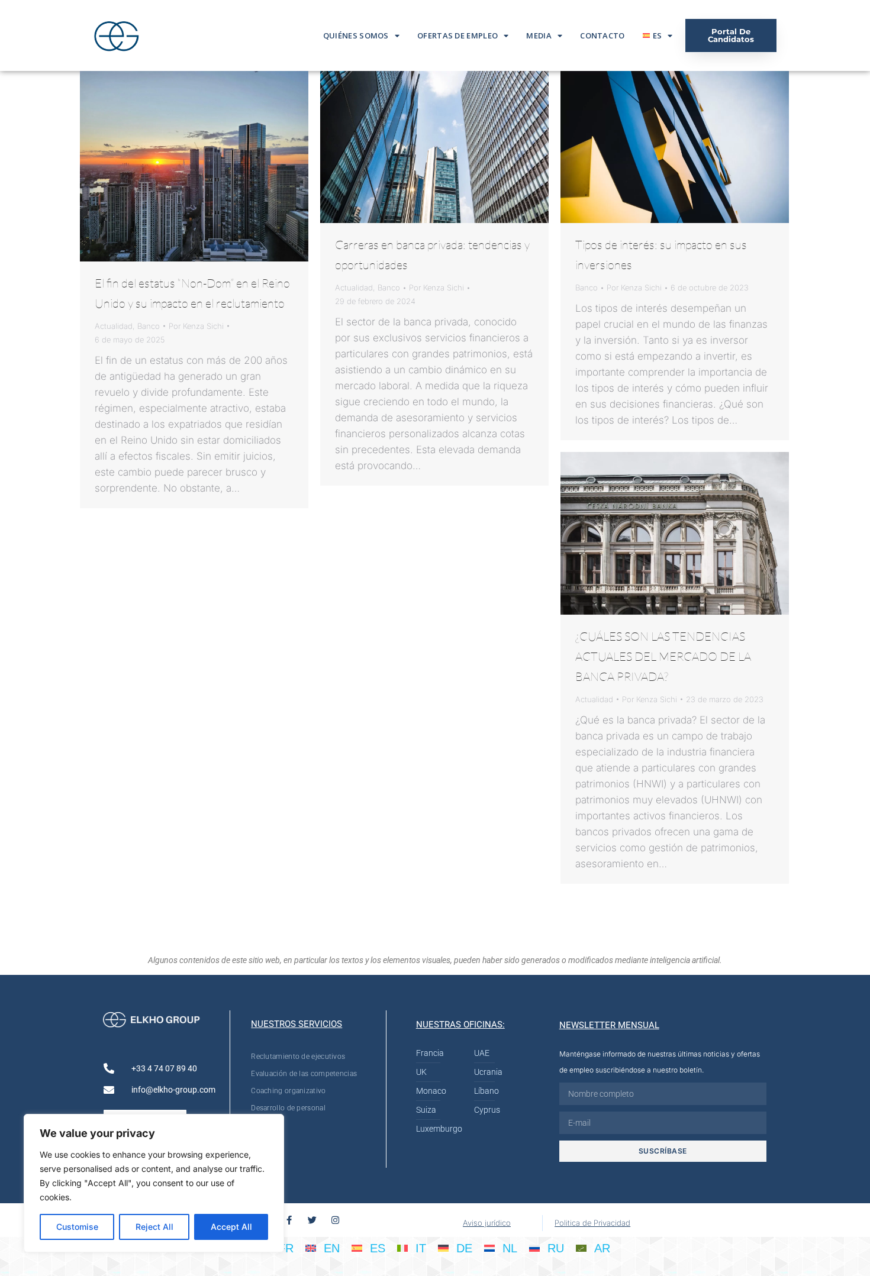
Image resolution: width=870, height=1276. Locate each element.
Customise (77, 1227)
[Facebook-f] (289, 1220)
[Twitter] (312, 1220)
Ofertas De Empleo (457, 35)
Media (539, 35)
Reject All (154, 1227)
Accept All (231, 1227)
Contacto (602, 35)
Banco (148, 326)
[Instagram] (335, 1220)
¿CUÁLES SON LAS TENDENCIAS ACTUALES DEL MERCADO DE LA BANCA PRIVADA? (663, 656)
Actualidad (114, 326)
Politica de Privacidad (592, 1222)
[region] (154, 1183)
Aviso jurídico (487, 1222)
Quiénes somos (356, 35)
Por (196, 326)
